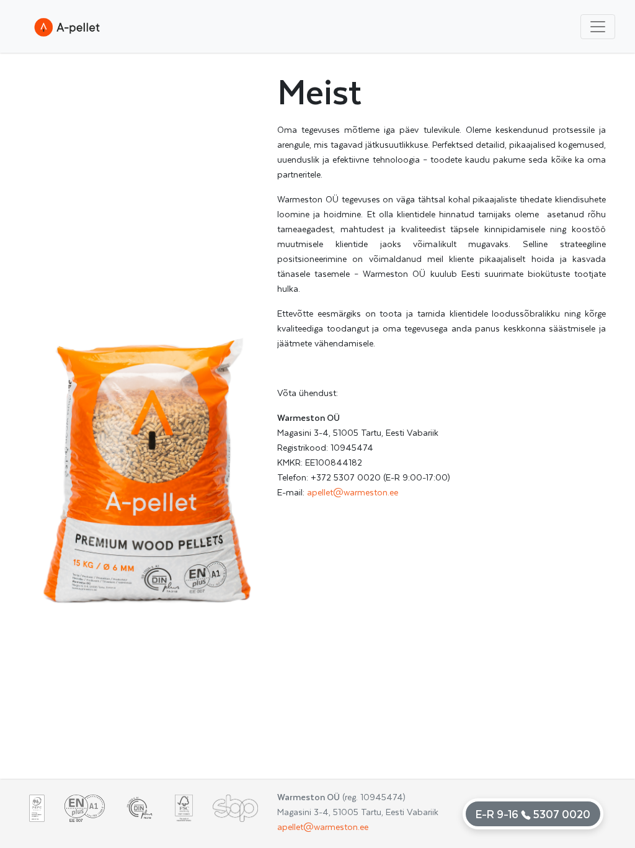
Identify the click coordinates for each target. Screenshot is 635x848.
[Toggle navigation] (597, 26)
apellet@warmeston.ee (352, 492)
